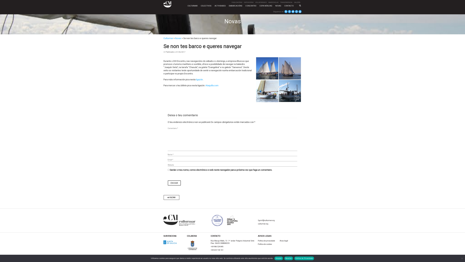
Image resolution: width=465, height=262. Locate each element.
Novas (278, 6)
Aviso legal (284, 241)
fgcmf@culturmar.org (266, 220)
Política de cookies (265, 244)
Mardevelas (273, 2)
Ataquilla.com (211, 85)
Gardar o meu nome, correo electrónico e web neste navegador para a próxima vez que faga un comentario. (221, 170)
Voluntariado (261, 2)
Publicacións (237, 2)
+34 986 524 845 (217, 247)
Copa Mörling (266, 6)
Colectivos (206, 6)
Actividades (220, 6)
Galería (297, 2)
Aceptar (279, 258)
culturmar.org (263, 224)
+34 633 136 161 (217, 250)
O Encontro (250, 6)
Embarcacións (235, 6)
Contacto (289, 6)
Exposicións (249, 2)
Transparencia (286, 2)
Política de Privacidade (304, 258)
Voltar (172, 197)
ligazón (199, 79)
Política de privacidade (266, 241)
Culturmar (193, 6)
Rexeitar (288, 258)
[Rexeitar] (462, 258)
